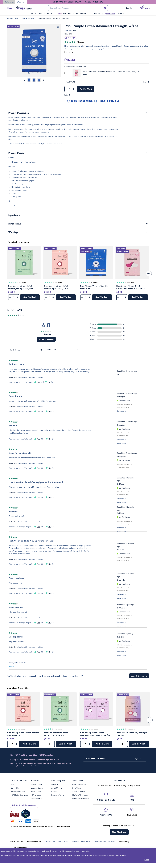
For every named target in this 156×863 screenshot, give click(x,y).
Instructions (14, 224)
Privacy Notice (85, 851)
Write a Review (46, 339)
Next (11, 666)
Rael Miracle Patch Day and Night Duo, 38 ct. (132, 734)
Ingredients (14, 215)
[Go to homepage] (24, 8)
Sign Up (137, 758)
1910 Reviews (22, 282)
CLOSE (146, 860)
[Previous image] (24, 80)
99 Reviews (130, 282)
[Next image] (43, 80)
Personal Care (12, 18)
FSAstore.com (9, 2)
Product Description (18, 113)
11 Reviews (80, 42)
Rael (74, 31)
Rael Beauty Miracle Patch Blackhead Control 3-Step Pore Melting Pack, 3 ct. (111, 72)
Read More (68, 52)
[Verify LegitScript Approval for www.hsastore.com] (25, 813)
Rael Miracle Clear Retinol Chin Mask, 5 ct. (94, 287)
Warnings (13, 232)
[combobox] (78, 8)
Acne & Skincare (28, 18)
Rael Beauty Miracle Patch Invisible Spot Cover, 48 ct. (56, 287)
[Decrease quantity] (66, 89)
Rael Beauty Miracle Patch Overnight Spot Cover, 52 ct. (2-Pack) (95, 734)
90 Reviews (94, 282)
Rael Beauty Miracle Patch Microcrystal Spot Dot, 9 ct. (20, 287)
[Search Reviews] (41, 350)
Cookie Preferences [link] (18, 848)
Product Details (16, 153)
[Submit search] (105, 8)
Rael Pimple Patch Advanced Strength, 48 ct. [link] (54, 18)
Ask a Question (139, 676)
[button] (24, 262)
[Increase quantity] (73, 89)
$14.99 (69, 60)
